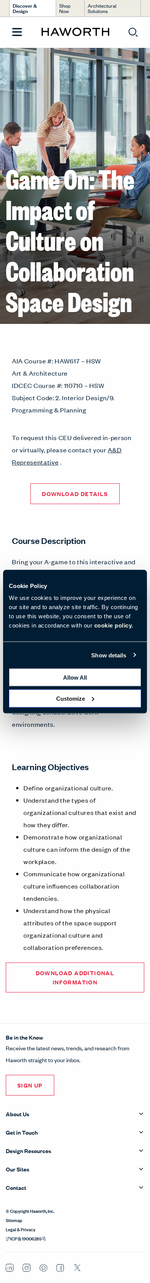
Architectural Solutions (102, 8)
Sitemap (14, 1220)
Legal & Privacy (20, 1229)
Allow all (75, 677)
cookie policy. (113, 625)
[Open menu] (17, 32)
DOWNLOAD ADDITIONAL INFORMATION (75, 977)
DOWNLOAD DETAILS (75, 494)
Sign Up (30, 1085)
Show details (108, 655)
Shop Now (64, 8)
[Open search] (133, 32)
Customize (70, 698)
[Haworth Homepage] (75, 32)
